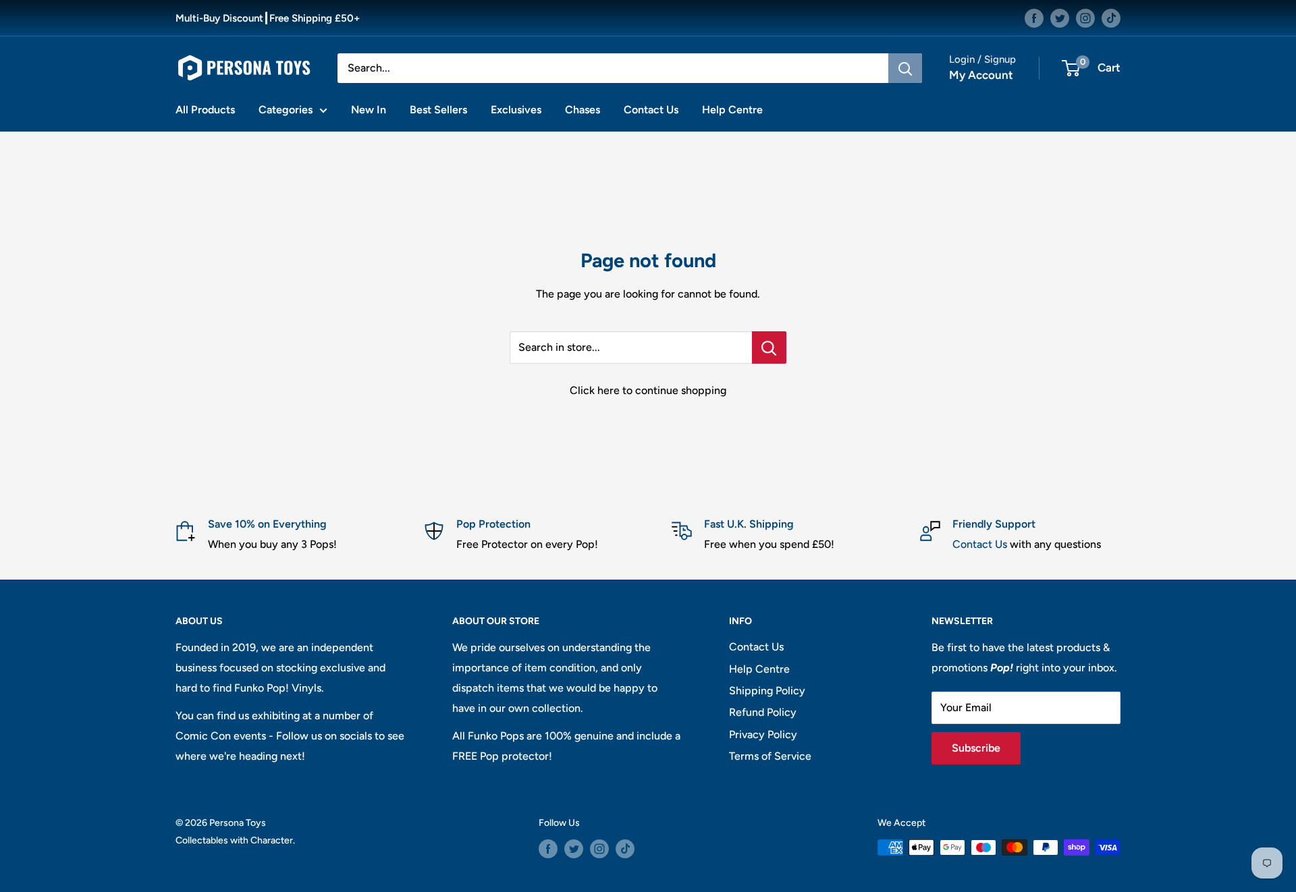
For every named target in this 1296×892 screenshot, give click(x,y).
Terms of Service (770, 756)
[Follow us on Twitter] (1059, 18)
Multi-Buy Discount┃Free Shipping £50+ (268, 18)
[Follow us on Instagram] (1085, 18)
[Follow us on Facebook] (1034, 18)
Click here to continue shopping (648, 390)
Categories (286, 109)
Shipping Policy (767, 690)
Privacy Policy (763, 734)
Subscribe (976, 748)
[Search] (905, 68)
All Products (205, 109)
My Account (981, 75)
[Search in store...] (769, 347)
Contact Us (651, 109)
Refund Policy (762, 712)
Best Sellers (438, 109)
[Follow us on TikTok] (1111, 18)
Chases (582, 109)
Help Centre (732, 109)
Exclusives (516, 109)
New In (368, 109)
